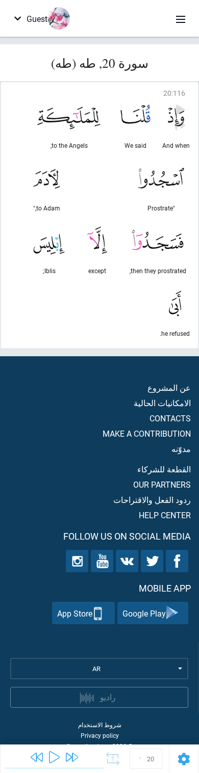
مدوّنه (181, 448)
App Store (74, 613)
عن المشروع (169, 387)
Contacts (170, 418)
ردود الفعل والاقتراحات (152, 499)
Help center (165, 515)
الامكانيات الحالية (162, 402)
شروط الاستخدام (99, 725)
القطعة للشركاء (164, 469)
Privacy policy (100, 735)
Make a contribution (147, 433)
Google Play (144, 613)
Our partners (162, 484)
